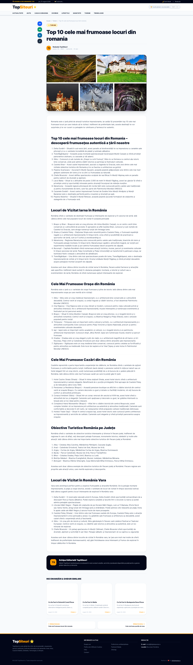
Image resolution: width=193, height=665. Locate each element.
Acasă (48, 21)
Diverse (55, 13)
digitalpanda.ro (176, 660)
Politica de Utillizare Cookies (93, 647)
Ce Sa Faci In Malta (90, 602)
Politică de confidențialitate (119, 644)
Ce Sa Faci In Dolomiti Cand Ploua (61, 602)
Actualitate (18, 13)
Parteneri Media (116, 647)
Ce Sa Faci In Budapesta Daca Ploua (130, 602)
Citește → (73, 612)
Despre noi (87, 644)
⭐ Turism (52, 25)
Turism (87, 13)
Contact (86, 652)
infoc (85, 649)
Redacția (177, 1)
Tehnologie (99, 13)
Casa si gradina (41, 13)
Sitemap (113, 649)
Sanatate (77, 13)
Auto (29, 13)
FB (40, 23)
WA (40, 29)
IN (39, 35)
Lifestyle (65, 13)
